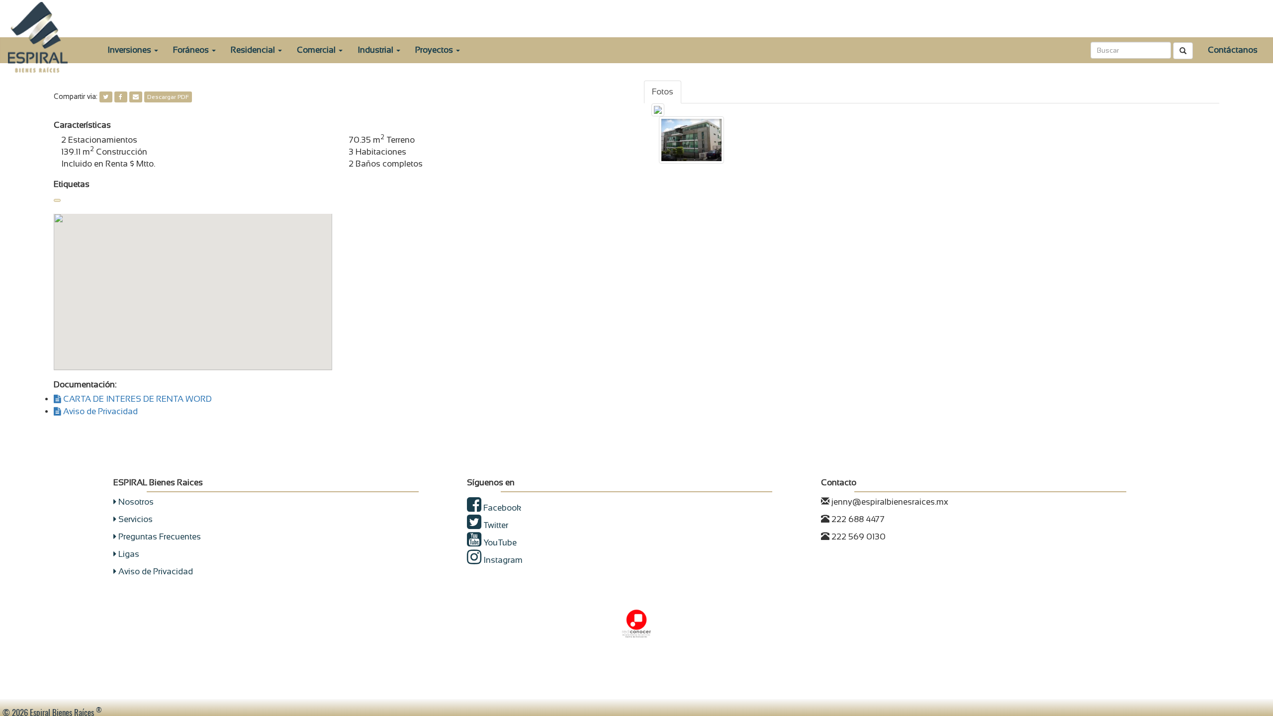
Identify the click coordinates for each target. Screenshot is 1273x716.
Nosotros (135, 502)
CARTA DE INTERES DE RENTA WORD (136, 399)
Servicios (134, 519)
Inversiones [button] (130, 50)
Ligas (127, 554)
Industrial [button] (376, 50)
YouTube (499, 542)
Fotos (662, 91)
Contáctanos (1233, 50)
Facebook (501, 508)
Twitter (494, 525)
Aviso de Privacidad (99, 411)
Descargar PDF (168, 96)
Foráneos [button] (192, 50)
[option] (691, 139)
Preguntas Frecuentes (158, 536)
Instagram (502, 560)
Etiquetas (72, 184)
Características (82, 125)
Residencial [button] (254, 50)
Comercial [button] (317, 50)
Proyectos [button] (435, 50)
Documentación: (85, 384)
